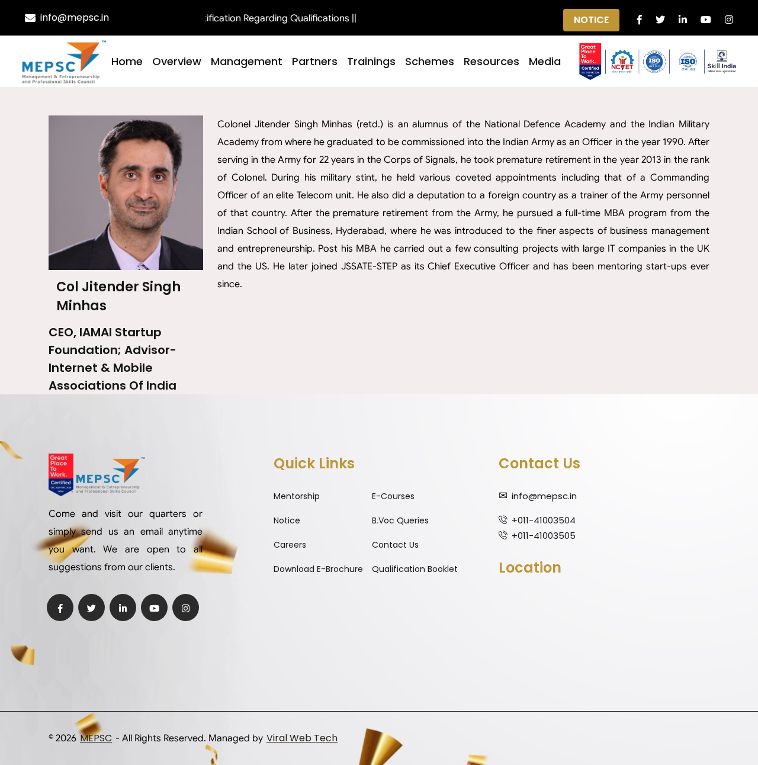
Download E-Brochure (318, 569)
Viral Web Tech (302, 738)
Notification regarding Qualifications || (260, 18)
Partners (315, 61)
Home (127, 61)
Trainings (371, 61)
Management (246, 61)
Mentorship (297, 496)
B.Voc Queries (400, 520)
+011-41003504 (544, 520)
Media (545, 61)
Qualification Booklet (415, 569)
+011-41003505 (544, 535)
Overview (176, 61)
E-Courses (393, 496)
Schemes (429, 61)
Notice (591, 20)
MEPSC (96, 738)
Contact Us (395, 545)
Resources (491, 61)
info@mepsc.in (74, 17)
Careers (290, 545)
